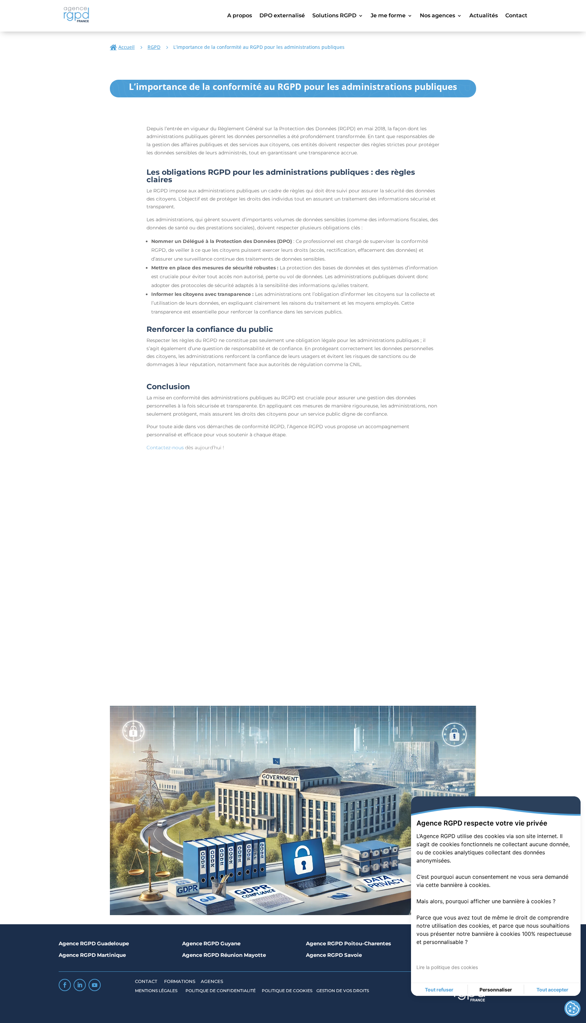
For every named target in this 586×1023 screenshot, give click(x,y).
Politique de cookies (287, 990)
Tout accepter (552, 989)
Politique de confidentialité (221, 990)
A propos (239, 16)
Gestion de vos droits (342, 990)
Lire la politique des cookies (447, 967)
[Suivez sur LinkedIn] (80, 985)
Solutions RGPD (334, 16)
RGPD (154, 47)
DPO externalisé (282, 16)
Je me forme (388, 16)
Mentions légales (156, 990)
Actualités (483, 16)
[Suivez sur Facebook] (65, 985)
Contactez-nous (165, 447)
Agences (212, 981)
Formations (179, 981)
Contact (516, 16)
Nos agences (437, 16)
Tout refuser (439, 989)
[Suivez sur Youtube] (95, 985)
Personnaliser (496, 989)
